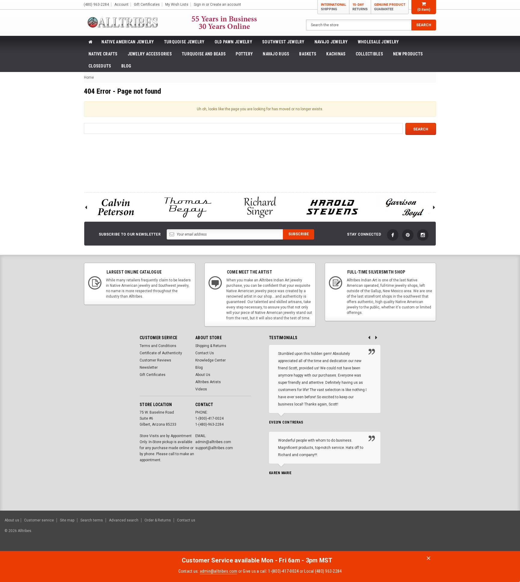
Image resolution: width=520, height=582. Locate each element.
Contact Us (204, 353)
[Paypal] (412, 534)
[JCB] (507, 534)
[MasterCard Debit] (459, 534)
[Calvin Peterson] (115, 207)
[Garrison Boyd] (404, 207)
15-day (360, 7)
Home (89, 77)
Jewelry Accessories (150, 54)
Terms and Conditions (158, 346)
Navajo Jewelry (331, 41)
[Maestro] (492, 534)
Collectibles (369, 54)
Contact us (186, 520)
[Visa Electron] (477, 534)
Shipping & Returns (210, 346)
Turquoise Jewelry (184, 41)
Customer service (39, 520)
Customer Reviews (155, 360)
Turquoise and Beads (204, 54)
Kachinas (335, 54)
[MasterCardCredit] (447, 534)
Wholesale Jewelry (378, 41)
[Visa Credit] (445, 534)
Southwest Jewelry (283, 41)
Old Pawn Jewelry (233, 41)
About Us (202, 375)
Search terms (91, 520)
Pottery (244, 54)
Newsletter (149, 367)
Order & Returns (157, 520)
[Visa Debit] (446, 534)
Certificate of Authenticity (161, 353)
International (333, 7)
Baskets (307, 54)
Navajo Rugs (276, 54)
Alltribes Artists (208, 382)
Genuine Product (389, 7)
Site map (67, 520)
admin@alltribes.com (218, 571)
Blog (126, 66)
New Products (408, 54)
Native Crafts (103, 54)
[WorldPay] (434, 534)
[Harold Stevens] (332, 207)
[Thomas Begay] (187, 207)
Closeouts (99, 66)
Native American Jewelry (127, 41)
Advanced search (123, 520)
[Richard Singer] (260, 207)
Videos (201, 389)
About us (12, 520)
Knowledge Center (210, 360)
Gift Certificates (153, 375)
